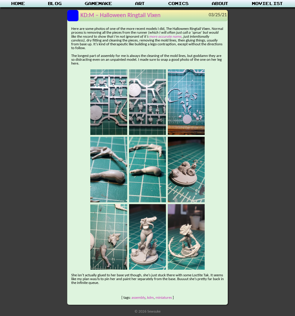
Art (140, 4)
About (220, 4)
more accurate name (165, 37)
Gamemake (98, 4)
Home (18, 4)
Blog (55, 4)
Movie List (268, 4)
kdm (150, 298)
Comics (178, 4)
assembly (138, 298)
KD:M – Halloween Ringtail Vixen (120, 15)
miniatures (164, 298)
